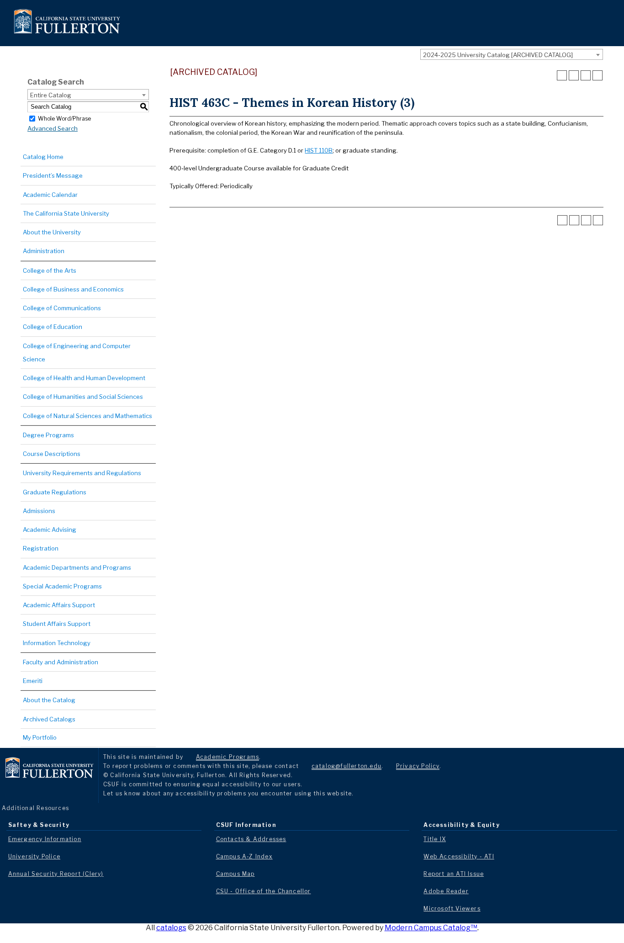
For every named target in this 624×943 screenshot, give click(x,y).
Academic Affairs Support (59, 605)
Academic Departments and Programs (77, 567)
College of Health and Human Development (84, 377)
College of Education (52, 326)
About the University (52, 232)
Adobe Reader (445, 891)
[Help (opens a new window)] (597, 75)
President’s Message (53, 175)
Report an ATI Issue (453, 873)
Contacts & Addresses (251, 839)
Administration (43, 250)
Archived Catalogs (49, 719)
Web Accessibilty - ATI (458, 856)
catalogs (171, 927)
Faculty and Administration (60, 662)
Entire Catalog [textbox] (50, 95)
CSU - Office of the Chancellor (263, 891)
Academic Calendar (50, 194)
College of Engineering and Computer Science (77, 352)
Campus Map (235, 873)
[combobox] (511, 54)
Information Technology (56, 642)
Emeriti (32, 680)
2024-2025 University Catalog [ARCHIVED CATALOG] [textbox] (498, 54)
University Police (34, 856)
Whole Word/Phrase (64, 118)
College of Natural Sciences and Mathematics (87, 415)
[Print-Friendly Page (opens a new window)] (586, 75)
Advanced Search (52, 128)
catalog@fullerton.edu (346, 766)
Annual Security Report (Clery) (56, 873)
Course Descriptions (51, 453)
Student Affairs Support (56, 623)
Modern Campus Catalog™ (431, 927)
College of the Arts (49, 270)
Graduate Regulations (54, 492)
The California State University (66, 213)
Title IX (434, 839)
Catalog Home (43, 156)
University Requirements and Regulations (82, 473)
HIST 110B (319, 150)
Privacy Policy (417, 766)
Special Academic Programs (62, 586)
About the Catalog (49, 700)
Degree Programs (48, 435)
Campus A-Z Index (244, 856)
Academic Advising (49, 529)
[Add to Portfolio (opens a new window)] (562, 75)
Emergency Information (44, 839)
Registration (40, 548)
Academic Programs (227, 756)
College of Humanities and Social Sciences (83, 396)
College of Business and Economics (73, 289)
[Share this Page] (574, 75)
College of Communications (62, 308)
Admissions (39, 510)
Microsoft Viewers (451, 908)
